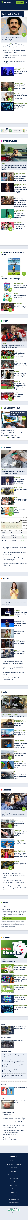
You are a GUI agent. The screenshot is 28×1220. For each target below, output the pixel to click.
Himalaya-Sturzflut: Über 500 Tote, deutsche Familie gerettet (13, 46)
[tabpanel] (14, 30)
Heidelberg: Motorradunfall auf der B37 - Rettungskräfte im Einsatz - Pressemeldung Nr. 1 (15, 1132)
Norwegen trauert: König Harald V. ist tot (15, 1056)
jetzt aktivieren (8, 918)
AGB (14, 1181)
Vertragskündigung (14, 1199)
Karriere (14, 1195)
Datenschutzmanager (14, 1174)
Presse (14, 1188)
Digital (6, 579)
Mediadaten (14, 1192)
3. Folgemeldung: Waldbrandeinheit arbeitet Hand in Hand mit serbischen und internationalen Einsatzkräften (14, 1120)
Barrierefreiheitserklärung (14, 1164)
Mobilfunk (20, 2)
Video (5, 902)
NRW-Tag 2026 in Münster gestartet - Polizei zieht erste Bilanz (14, 1126)
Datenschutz (14, 1171)
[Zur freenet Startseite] (6, 2)
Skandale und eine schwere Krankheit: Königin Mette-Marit (14, 57)
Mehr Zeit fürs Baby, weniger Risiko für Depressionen (14, 1066)
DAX (3, 535)
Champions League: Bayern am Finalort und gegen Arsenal (13, 1076)
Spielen (6, 937)
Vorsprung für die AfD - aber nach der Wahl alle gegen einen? (14, 51)
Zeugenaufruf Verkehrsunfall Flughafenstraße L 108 (11, 1139)
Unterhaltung (10, 141)
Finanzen (7, 447)
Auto (5, 692)
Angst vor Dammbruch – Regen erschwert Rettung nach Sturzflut (14, 1061)
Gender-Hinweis (14, 1185)
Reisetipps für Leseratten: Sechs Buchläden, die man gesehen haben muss (13, 875)
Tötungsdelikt (7, 1114)
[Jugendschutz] (14, 1210)
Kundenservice (14, 1160)
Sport (5, 321)
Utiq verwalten (14, 1178)
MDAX (4, 538)
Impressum (14, 1167)
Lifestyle (7, 790)
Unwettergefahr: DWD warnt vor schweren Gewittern (13, 1071)
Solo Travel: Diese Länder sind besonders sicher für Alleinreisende (13, 881)
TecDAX (4, 540)
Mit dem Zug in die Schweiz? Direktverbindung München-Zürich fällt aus (14, 888)
